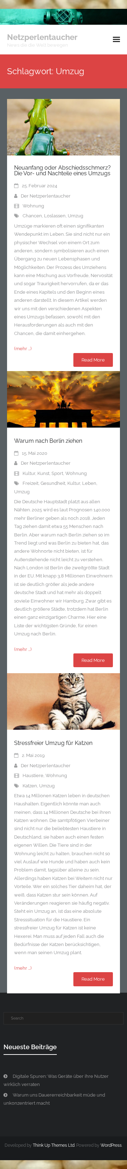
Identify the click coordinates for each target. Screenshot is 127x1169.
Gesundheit (53, 483)
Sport (57, 473)
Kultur (29, 473)
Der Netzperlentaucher (46, 196)
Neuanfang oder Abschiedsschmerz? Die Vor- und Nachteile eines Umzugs (62, 170)
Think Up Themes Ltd (53, 1145)
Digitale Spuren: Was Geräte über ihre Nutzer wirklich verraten (56, 1080)
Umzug (75, 215)
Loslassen (55, 215)
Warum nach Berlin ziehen (48, 440)
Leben (89, 483)
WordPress (111, 1145)
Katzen (30, 785)
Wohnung (33, 205)
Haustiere (33, 775)
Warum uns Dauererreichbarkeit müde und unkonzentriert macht (54, 1099)
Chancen (32, 215)
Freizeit (30, 483)
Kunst (43, 473)
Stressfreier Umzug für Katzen (53, 743)
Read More (93, 360)
